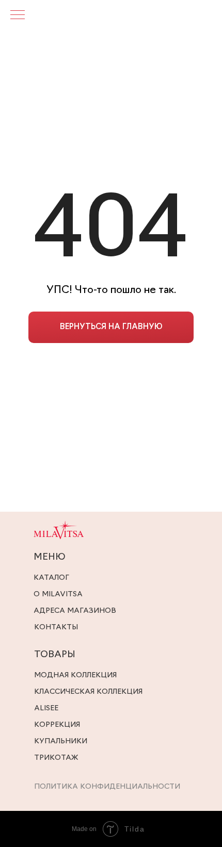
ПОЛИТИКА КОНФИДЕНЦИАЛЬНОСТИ (107, 787)
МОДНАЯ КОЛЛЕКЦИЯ (75, 675)
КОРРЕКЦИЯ (57, 725)
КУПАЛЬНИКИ (60, 741)
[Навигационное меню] (17, 15)
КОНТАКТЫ (56, 627)
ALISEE (46, 708)
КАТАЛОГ (51, 578)
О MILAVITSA (58, 594)
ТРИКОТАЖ (56, 758)
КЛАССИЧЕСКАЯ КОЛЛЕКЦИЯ (88, 692)
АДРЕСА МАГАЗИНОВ (75, 611)
